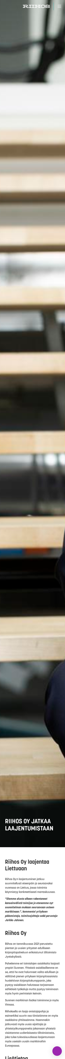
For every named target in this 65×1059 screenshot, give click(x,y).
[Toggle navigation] (59, 6)
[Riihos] (36, 6)
